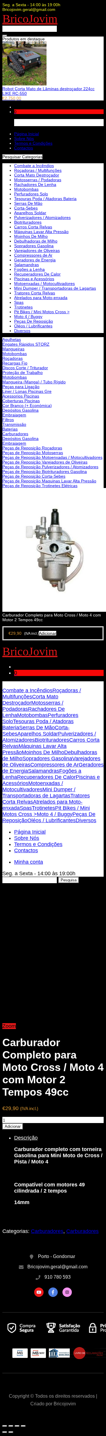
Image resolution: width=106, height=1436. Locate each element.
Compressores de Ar (33, 255)
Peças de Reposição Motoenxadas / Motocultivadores (52, 457)
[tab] (59, 1176)
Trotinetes (23, 307)
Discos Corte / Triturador (25, 367)
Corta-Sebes (26, 208)
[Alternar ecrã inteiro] (17, 1426)
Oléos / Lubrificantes (33, 326)
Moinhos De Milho (31, 236)
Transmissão (14, 424)
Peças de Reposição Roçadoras (32, 448)
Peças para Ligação (20, 386)
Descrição (26, 1138)
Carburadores (15, 433)
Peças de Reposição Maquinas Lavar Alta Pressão (49, 481)
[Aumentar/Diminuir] (23, 1426)
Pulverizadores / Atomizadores (42, 217)
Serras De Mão (28, 203)
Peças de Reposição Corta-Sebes (33, 476)
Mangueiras (13, 349)
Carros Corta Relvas (33, 227)
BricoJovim (29, 18)
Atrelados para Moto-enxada (40, 297)
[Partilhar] (11, 1426)
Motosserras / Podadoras (37, 179)
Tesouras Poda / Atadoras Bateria (45, 198)
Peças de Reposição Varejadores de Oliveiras (44, 462)
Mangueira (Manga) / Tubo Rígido (34, 382)
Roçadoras (12, 358)
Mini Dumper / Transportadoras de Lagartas (55, 288)
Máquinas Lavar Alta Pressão (41, 231)
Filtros (8, 419)
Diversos (22, 330)
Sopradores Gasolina (34, 245)
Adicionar (13, 1126)
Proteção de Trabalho (22, 372)
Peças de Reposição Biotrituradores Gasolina (44, 471)
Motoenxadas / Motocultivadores (44, 283)
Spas (19, 302)
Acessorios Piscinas (20, 396)
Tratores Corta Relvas (34, 293)
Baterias (10, 429)
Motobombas (14, 353)
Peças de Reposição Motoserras (32, 452)
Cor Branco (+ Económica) (27, 405)
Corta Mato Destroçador (36, 175)
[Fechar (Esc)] (4, 1426)
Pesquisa (69, 880)
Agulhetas (11, 339)
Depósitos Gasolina (20, 410)
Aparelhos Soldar (30, 212)
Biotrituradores (28, 222)
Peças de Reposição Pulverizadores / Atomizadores (50, 466)
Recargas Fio (14, 363)
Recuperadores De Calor (37, 274)
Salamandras (26, 264)
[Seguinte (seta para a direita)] (11, 1432)
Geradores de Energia (35, 260)
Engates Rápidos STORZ (25, 344)
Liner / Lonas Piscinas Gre (27, 391)
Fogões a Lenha (29, 269)
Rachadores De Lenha (35, 184)
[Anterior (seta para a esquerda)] (4, 1432)
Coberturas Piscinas (21, 400)
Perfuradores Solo (31, 194)
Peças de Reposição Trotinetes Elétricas (39, 485)
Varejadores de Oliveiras (37, 250)
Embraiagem (14, 415)
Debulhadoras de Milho (35, 241)
